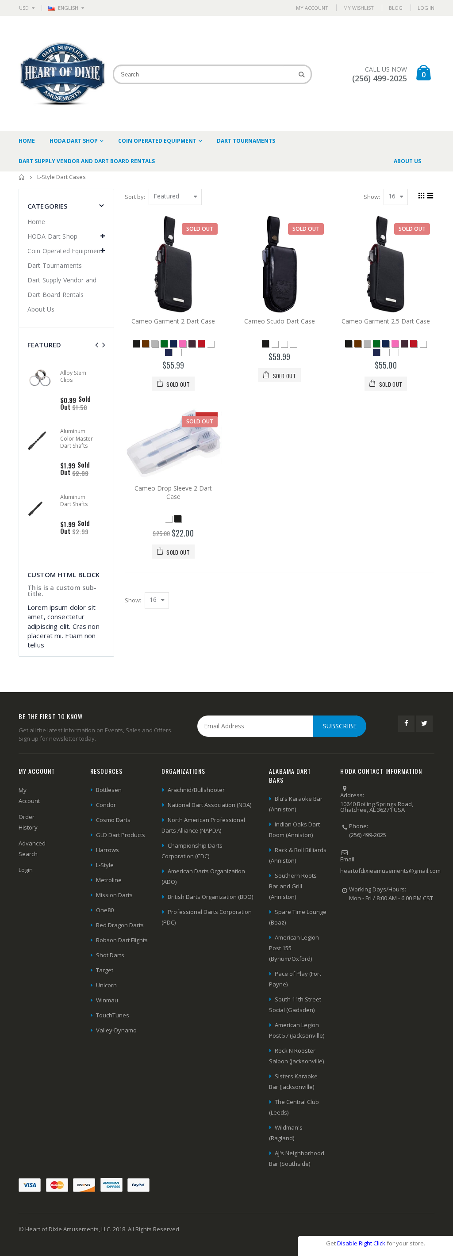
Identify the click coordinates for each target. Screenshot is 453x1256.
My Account (312, 7)
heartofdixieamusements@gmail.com (390, 871)
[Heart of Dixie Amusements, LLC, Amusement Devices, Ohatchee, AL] (373, 928)
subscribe (340, 726)
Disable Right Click (361, 1243)
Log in (426, 7)
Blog (396, 7)
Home (22, 177)
